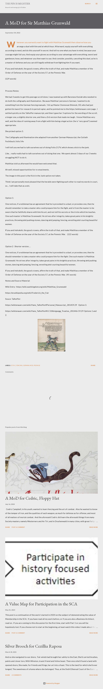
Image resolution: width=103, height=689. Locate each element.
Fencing (19, 365)
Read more (93, 527)
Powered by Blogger (53, 683)
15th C (13, 365)
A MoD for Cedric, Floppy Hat (32, 498)
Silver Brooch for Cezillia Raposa (33, 646)
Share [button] (93, 365)
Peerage (37, 365)
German (26, 365)
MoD (31, 365)
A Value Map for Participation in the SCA (41, 604)
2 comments (16, 675)
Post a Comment (18, 527)
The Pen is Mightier (17, 3)
